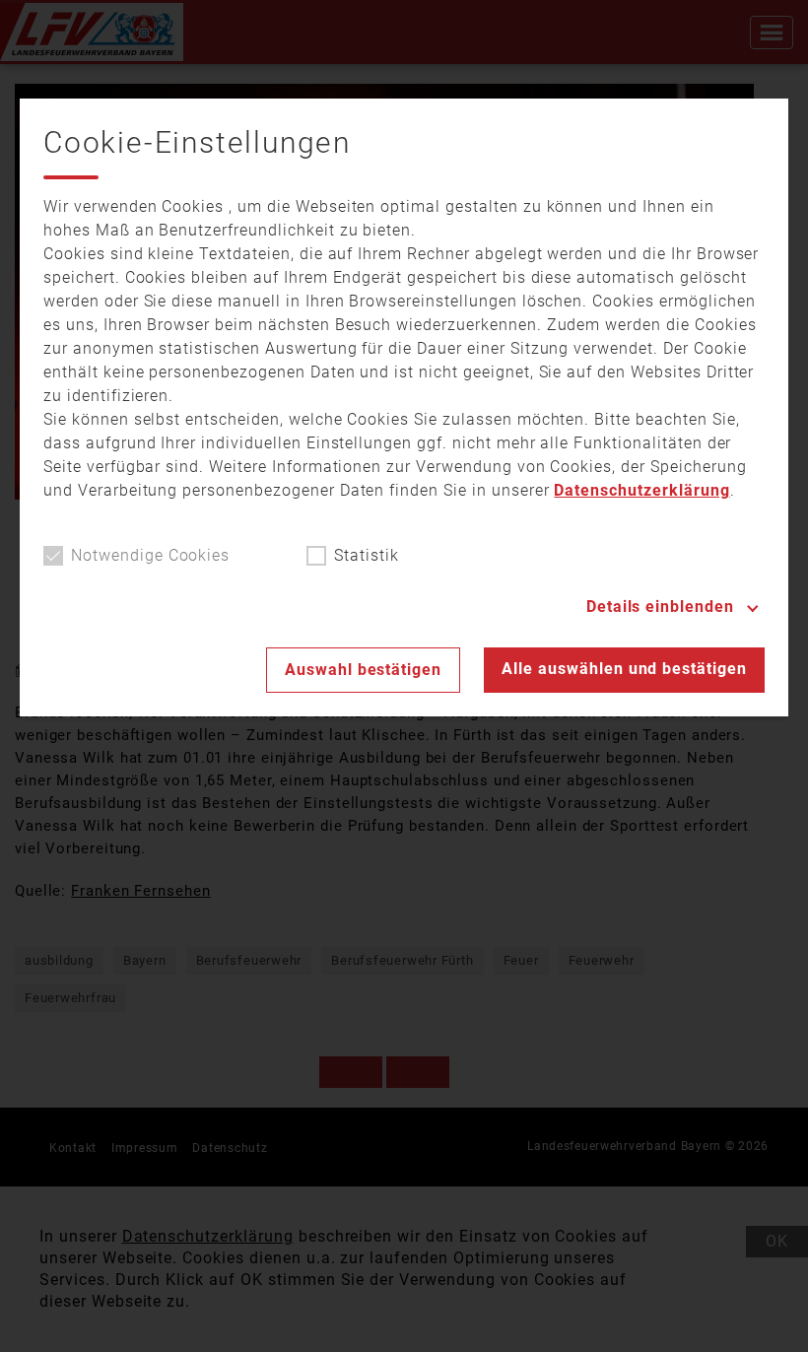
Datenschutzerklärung (641, 490)
